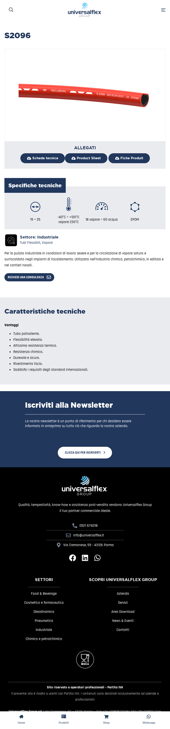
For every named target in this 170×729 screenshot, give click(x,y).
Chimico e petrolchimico (44, 638)
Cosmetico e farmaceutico (44, 602)
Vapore (47, 242)
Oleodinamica (43, 611)
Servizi (123, 602)
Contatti (122, 629)
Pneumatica (44, 620)
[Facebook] (72, 557)
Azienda (123, 593)
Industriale (47, 237)
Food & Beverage (44, 593)
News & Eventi (123, 620)
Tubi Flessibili (30, 242)
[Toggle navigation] (149, 10)
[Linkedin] (85, 557)
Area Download (123, 611)
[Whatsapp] (97, 557)
